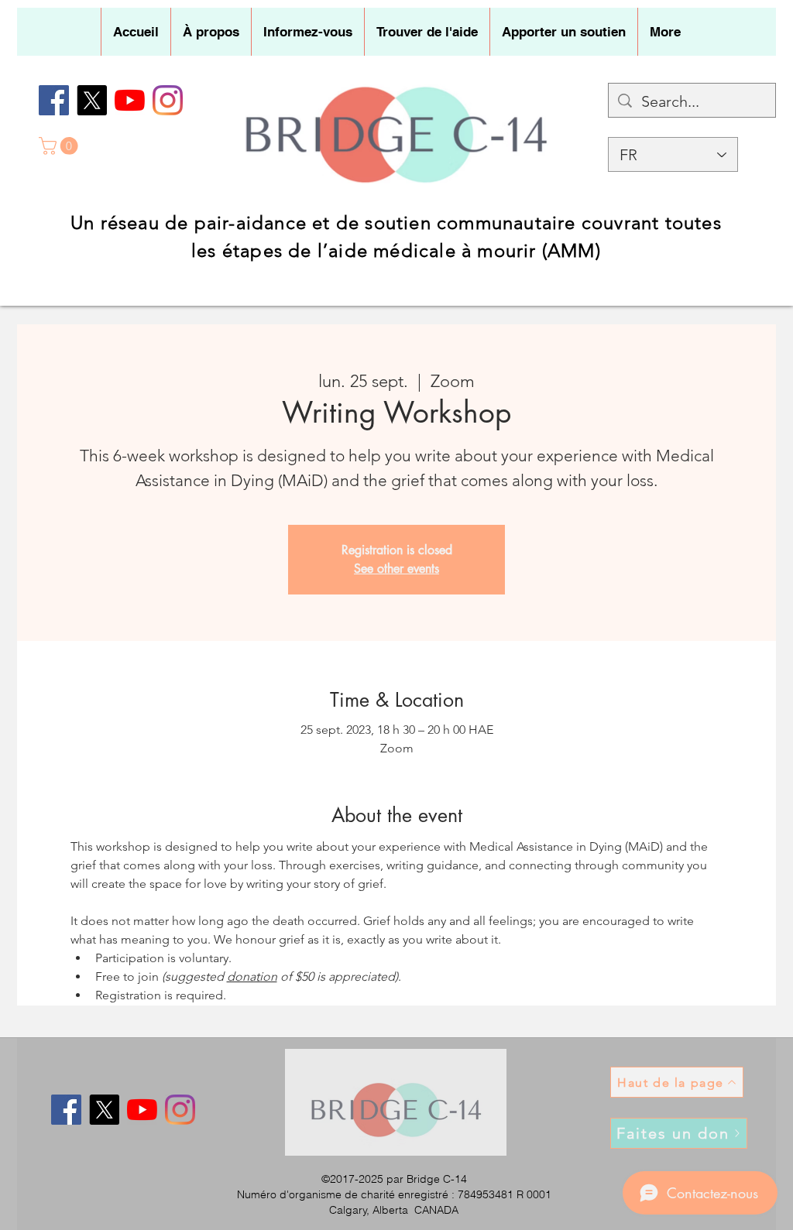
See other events (396, 568)
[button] (210, 32)
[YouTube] (130, 100)
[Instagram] (168, 100)
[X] (92, 100)
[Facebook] (54, 100)
